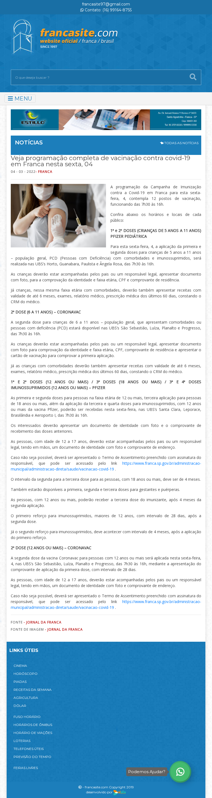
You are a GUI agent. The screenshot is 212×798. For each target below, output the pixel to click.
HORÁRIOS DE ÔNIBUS (33, 725)
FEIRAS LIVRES (26, 768)
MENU (22, 98)
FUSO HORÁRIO (27, 717)
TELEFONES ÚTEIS (29, 749)
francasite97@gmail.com (106, 4)
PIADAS (20, 682)
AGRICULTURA (26, 698)
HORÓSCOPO (26, 674)
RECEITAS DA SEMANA (33, 690)
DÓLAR (20, 706)
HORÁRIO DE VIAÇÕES (33, 733)
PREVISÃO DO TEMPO (32, 757)
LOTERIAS (22, 741)
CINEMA (20, 666)
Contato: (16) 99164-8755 (108, 9)
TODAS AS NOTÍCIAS (180, 143)
